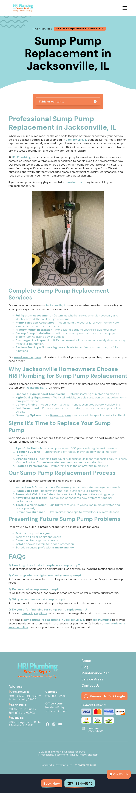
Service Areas (92, 679)
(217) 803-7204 (55, 696)
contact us (74, 182)
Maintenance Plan (95, 673)
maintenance (64, 547)
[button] (124, 8)
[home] (23, 8)
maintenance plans (27, 357)
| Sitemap (92, 754)
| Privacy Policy (77, 754)
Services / (46, 28)
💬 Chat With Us (118, 774)
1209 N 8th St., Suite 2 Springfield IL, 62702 (22, 710)
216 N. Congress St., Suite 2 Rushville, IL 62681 (24, 723)
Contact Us (90, 685)
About (86, 661)
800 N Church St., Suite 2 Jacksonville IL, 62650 (24, 697)
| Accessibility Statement (53, 754)
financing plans (60, 415)
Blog (84, 667)
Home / (36, 28)
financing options (34, 613)
